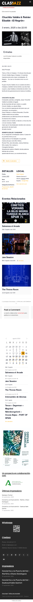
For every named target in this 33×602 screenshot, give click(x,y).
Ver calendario (8, 421)
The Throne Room (10, 289)
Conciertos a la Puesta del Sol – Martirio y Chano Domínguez (15, 501)
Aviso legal (5, 593)
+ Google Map (24, 180)
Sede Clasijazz (20, 174)
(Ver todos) (21, 260)
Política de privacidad (14, 593)
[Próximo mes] (27, 338)
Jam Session (8, 257)
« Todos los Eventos (8, 7)
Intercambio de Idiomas (15, 396)
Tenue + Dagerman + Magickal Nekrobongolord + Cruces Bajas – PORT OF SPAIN (16, 411)
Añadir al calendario (11, 161)
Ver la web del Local (21, 184)
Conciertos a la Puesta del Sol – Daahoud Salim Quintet (15, 507)
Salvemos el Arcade (11, 226)
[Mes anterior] (6, 338)
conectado (21, 313)
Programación (5, 187)
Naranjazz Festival (7, 495)
